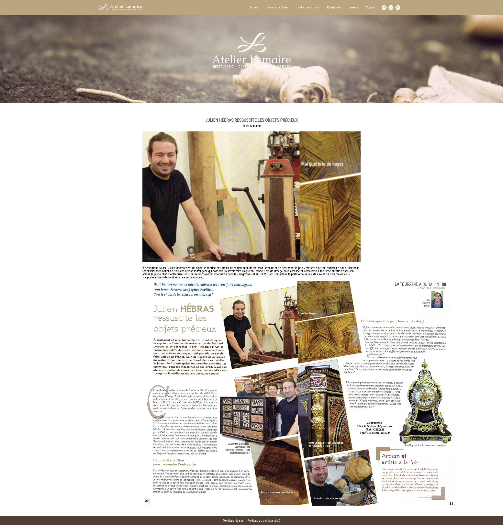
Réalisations (334, 7)
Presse (353, 7)
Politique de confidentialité (263, 520)
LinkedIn (390, 7)
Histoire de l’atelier (278, 7)
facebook (384, 7)
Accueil (254, 7)
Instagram (397, 7)
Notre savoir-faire (308, 7)
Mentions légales (233, 520)
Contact (371, 7)
